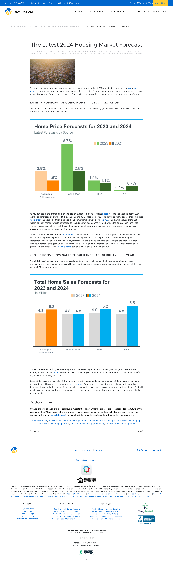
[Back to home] (19, 11)
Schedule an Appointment (27, 519)
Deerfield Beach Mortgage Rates (67, 516)
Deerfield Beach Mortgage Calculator (106, 509)
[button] (86, 560)
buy (129, 88)
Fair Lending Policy (30, 496)
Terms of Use (144, 496)
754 (28, 509)
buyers (56, 372)
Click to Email (27, 511)
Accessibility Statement (76, 494)
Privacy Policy (130, 496)
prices (105, 213)
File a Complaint (46, 496)
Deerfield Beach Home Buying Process (106, 511)
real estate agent (58, 415)
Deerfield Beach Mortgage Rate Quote (106, 514)
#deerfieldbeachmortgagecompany (87, 423)
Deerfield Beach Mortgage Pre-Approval (106, 516)
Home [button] (78, 11)
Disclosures (146, 494)
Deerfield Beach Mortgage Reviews (106, 519)
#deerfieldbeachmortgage (128, 420)
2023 (105, 220)
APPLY (74, 450)
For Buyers (85, 53)
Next (140, 431)
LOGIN (99, 450)
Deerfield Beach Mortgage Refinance (66, 519)
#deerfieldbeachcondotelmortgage (98, 420)
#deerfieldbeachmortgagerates (120, 423)
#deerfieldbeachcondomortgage (64, 420)
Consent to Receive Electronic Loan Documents (106, 494)
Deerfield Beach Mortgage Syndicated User (66, 51)
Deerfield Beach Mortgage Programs (67, 514)
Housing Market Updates (119, 53)
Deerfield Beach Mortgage (64, 53)
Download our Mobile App (86, 460)
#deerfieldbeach (39, 420)
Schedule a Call (28, 516)
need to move (76, 384)
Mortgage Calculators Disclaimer (88, 496)
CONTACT (86, 450)
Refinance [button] (118, 11)
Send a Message (27, 514)
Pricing (137, 53)
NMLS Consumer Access (113, 496)
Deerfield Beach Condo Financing (67, 509)
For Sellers (99, 53)
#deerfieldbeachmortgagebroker (53, 423)
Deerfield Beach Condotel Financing (67, 511)
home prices (68, 234)
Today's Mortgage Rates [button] (149, 11)
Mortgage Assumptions (64, 496)
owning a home (63, 246)
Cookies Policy (134, 494)
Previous (35, 431)
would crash (35, 220)
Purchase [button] (96, 11)
